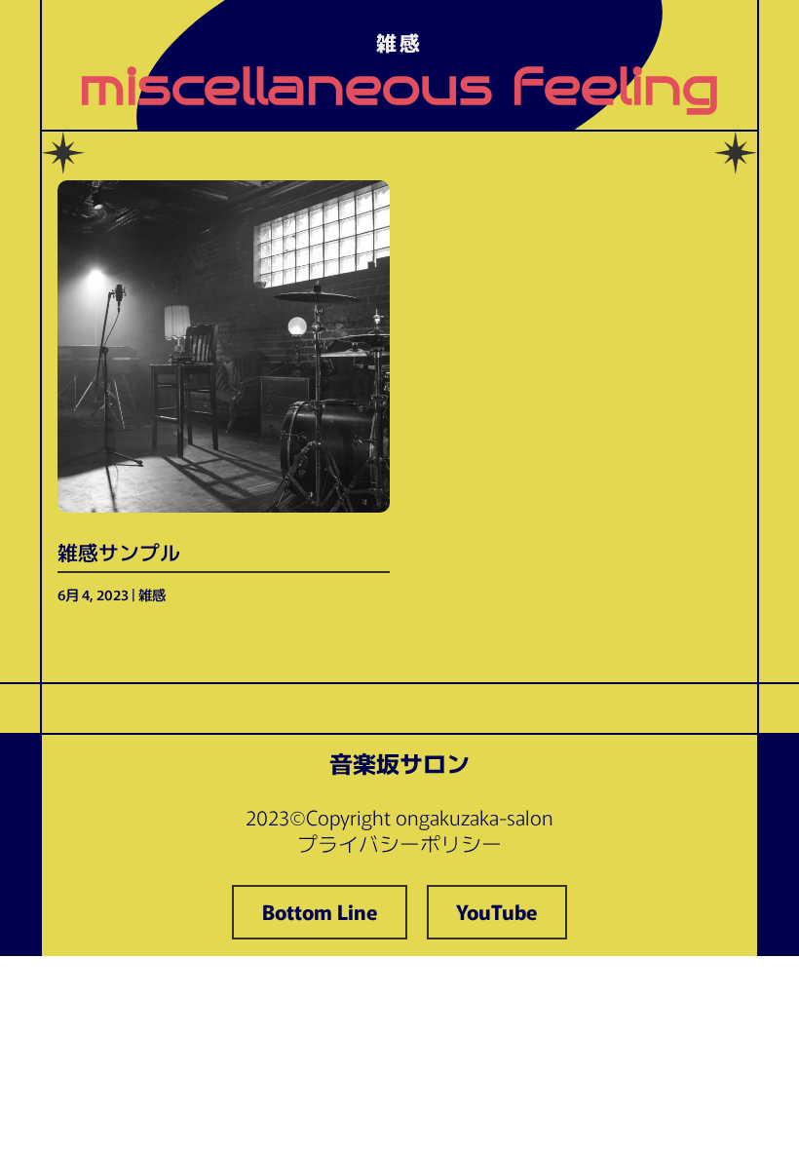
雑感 (152, 594)
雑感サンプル (118, 551)
